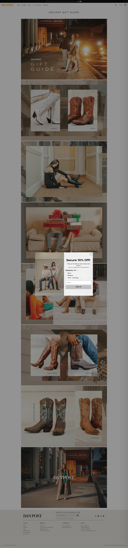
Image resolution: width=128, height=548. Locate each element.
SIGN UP (78, 287)
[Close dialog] (91, 254)
